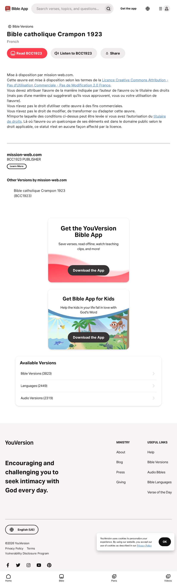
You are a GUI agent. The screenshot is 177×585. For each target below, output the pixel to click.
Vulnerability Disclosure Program (27, 553)
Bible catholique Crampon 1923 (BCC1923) (39, 193)
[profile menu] (163, 8)
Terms (31, 548)
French (13, 41)
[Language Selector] (147, 8)
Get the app (128, 8)
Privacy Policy (14, 548)
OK (165, 541)
